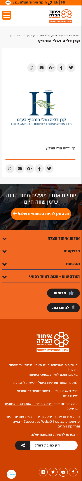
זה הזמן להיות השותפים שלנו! (43, 213)
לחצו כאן (18, 383)
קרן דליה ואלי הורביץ (43, 35)
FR (63, 2)
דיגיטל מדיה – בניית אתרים (34, 417)
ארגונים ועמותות (62, 35)
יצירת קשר (70, 396)
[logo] (61, 16)
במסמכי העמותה (39, 374)
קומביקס (61, 421)
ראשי (75, 35)
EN (56, 2)
